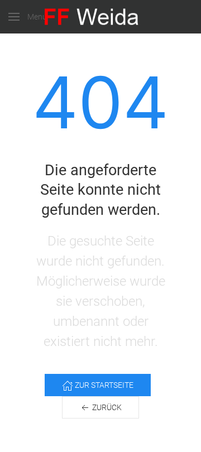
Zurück (106, 407)
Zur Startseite (103, 385)
